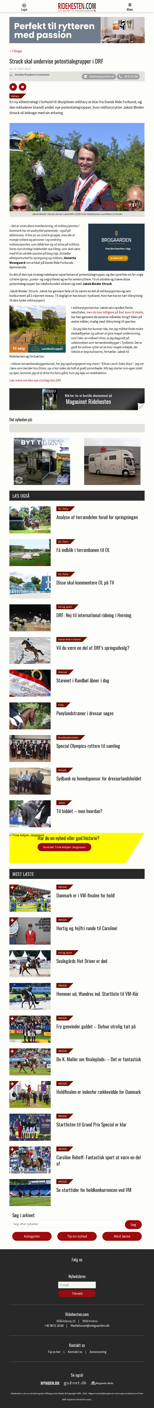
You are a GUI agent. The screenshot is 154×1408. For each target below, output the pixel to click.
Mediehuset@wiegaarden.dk (90, 1326)
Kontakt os (75, 1352)
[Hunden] (50, 1383)
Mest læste (122, 1236)
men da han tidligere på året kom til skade (114, 312)
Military (15, 96)
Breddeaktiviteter (68, 737)
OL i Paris (63, 508)
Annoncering (98, 1352)
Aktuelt (62, 770)
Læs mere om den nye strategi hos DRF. (35, 380)
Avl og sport (65, 606)
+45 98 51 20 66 (54, 1326)
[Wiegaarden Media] (102, 1383)
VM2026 (62, 887)
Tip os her (54, 1352)
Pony (61, 705)
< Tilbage (15, 51)
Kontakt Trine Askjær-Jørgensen (64, 847)
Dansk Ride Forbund (69, 639)
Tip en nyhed (77, 1236)
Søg (133, 1224)
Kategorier (32, 1236)
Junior (61, 802)
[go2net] (75, 1383)
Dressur (62, 672)
